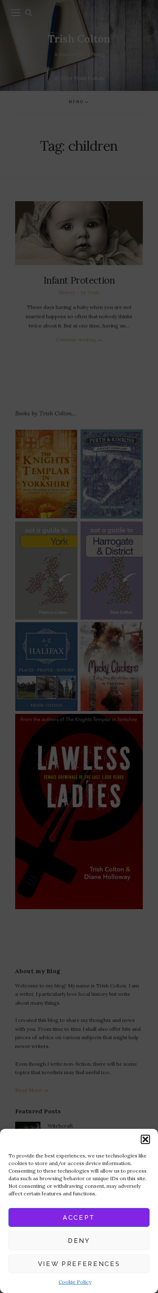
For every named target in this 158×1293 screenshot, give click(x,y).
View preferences (79, 1264)
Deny (79, 1241)
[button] (145, 1139)
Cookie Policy (75, 1282)
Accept (79, 1217)
